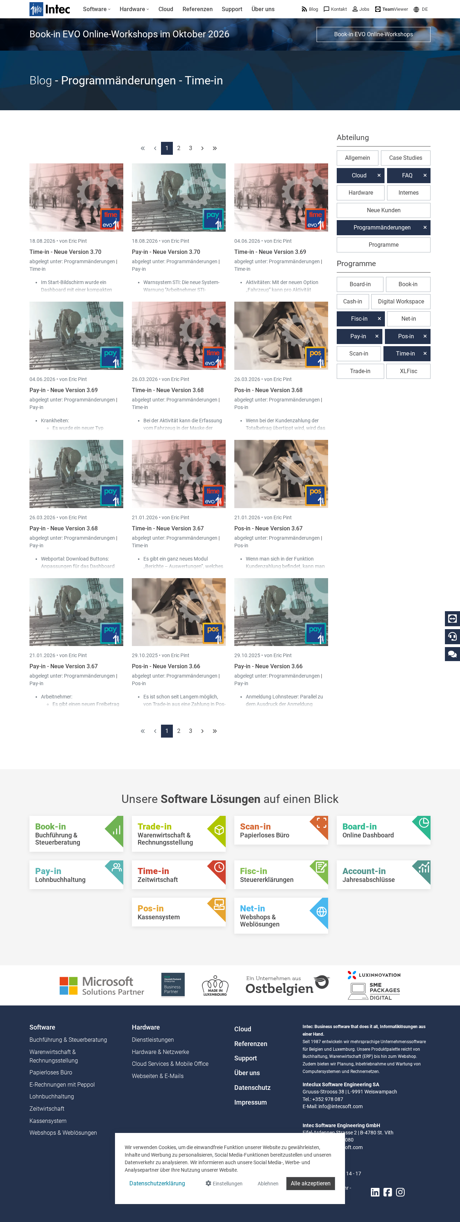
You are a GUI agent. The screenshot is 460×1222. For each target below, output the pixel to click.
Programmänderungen (90, 261)
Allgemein (357, 157)
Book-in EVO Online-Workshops (373, 34)
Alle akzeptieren (311, 1183)
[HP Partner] (173, 984)
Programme (384, 244)
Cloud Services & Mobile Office (170, 1063)
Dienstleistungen (153, 1039)
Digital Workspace (401, 301)
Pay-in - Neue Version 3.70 (166, 251)
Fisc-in (359, 318)
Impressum (250, 1102)
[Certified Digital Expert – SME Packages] (374, 984)
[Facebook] (387, 1192)
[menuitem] (96, 9)
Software (42, 1027)
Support (245, 1058)
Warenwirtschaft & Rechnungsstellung (53, 1056)
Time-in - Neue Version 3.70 (65, 251)
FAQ (407, 175)
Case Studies (405, 157)
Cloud (359, 175)
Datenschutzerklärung (157, 1183)
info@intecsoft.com (340, 1106)
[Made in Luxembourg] (215, 984)
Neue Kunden (384, 210)
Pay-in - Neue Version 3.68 (63, 528)
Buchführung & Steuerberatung (68, 1039)
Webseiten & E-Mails (158, 1076)
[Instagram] (400, 1192)
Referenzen (250, 1043)
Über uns (247, 1073)
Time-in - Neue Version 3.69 (270, 251)
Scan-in (358, 353)
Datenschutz (252, 1087)
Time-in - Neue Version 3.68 (168, 390)
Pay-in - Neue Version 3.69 (63, 390)
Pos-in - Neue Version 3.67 (268, 528)
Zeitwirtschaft (46, 1108)
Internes (409, 192)
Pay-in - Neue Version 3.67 (63, 666)
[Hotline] (452, 636)
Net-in (408, 318)
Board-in (360, 284)
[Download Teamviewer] (452, 618)
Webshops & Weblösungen (63, 1132)
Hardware (361, 192)
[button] (421, 9)
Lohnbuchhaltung (51, 1096)
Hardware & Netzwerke (160, 1052)
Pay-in (139, 269)
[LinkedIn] (375, 1192)
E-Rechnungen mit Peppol (62, 1084)
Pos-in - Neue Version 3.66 (166, 666)
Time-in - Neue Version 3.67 (168, 528)
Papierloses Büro (50, 1072)
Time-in (37, 269)
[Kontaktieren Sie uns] (452, 654)
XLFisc (408, 371)
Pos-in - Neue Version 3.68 (268, 390)
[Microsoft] (102, 984)
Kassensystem (47, 1121)
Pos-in (241, 407)
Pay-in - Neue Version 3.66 (268, 666)
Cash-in (352, 301)
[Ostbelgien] (288, 984)
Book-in (408, 284)
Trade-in (360, 371)
